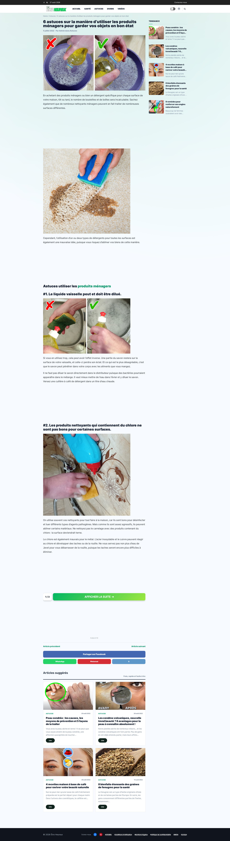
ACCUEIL (108, 835)
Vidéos (121, 9)
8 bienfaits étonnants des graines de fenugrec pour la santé (118, 786)
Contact (184, 835)
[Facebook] (44, 2)
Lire (50, 740)
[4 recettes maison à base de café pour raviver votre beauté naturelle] (68, 762)
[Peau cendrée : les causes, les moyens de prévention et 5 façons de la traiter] (68, 696)
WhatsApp (59, 661)
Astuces (98, 9)
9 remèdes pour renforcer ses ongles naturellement (175, 104)
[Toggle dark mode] (172, 8)
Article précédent (51, 646)
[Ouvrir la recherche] (184, 9)
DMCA (176, 835)
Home (45, 16)
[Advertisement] (94, 129)
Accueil (76, 9)
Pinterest (94, 661)
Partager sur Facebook (94, 654)
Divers (110, 9)
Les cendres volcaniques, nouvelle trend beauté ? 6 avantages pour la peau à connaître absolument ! (119, 721)
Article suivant (138, 646)
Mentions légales (141, 835)
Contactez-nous (180, 2)
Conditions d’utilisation (123, 835)
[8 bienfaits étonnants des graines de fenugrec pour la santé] (120, 762)
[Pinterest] (47, 2)
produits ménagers (94, 286)
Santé (87, 9)
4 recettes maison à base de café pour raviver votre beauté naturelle (67, 786)
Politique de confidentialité (160, 835)
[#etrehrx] (179, 9)
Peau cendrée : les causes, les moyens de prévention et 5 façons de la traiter (67, 721)
